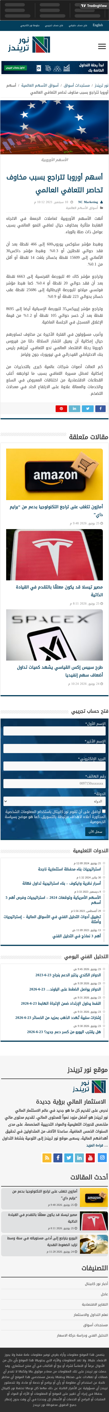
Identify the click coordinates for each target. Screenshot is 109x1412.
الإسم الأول (95, 723)
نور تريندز (101, 85)
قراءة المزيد (94, 1145)
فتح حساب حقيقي (78, 25)
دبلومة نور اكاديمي (29, 25)
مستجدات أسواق (77, 85)
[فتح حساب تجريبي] (54, 68)
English (98, 25)
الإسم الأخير (95, 741)
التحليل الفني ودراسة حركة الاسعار (82, 1335)
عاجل (104, 1294)
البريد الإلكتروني (92, 758)
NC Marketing (88, 202)
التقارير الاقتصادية (95, 1304)
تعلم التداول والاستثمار (91, 1315)
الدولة (100, 793)
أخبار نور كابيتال (96, 1284)
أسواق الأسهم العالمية (40, 85)
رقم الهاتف (95, 776)
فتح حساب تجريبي (54, 25)
